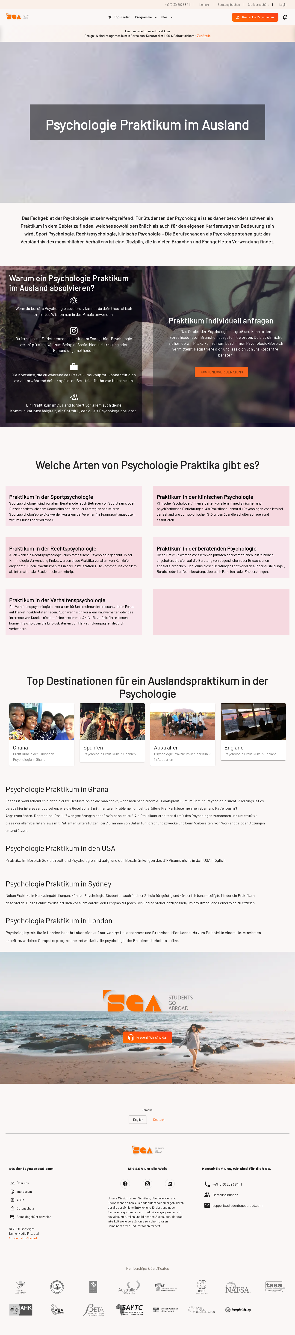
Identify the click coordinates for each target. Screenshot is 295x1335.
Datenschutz (25, 1208)
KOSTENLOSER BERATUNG (222, 372)
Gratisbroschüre (258, 4)
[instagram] (147, 1184)
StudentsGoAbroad (23, 1238)
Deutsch (159, 1119)
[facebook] (125, 1184)
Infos (164, 17)
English (138, 1119)
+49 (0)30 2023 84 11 (178, 4)
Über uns (23, 1183)
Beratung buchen (229, 4)
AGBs (20, 1200)
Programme (143, 17)
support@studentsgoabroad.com (237, 1205)
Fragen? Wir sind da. (151, 1037)
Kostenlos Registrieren (258, 17)
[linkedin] (170, 1184)
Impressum (24, 1191)
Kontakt (204, 4)
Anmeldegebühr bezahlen (34, 1217)
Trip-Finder (122, 17)
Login (282, 4)
